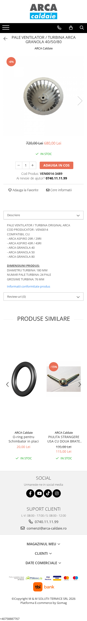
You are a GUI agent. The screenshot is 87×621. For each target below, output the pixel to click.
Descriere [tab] (13, 215)
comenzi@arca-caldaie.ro (46, 528)
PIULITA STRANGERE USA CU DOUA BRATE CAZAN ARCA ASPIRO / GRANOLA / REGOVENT (63, 439)
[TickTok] (48, 493)
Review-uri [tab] (16, 296)
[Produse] (6, 28)
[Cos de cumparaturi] (71, 27)
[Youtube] (39, 493)
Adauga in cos (56, 165)
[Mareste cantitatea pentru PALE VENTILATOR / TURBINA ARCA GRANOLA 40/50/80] (32, 165)
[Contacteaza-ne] (59, 27)
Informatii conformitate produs (28, 286)
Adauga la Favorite (25, 190)
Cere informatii (60, 190)
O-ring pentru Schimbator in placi (24, 439)
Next (80, 101)
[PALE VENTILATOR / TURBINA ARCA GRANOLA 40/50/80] (43, 96)
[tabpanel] (43, 96)
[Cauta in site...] (82, 27)
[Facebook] (30, 493)
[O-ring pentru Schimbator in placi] (23, 379)
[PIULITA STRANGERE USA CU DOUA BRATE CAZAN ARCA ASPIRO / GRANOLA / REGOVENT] (63, 379)
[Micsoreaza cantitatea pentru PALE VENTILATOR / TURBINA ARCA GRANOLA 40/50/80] (18, 165)
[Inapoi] (3, 39)
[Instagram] (57, 493)
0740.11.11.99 (46, 521)
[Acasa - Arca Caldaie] (43, 11)
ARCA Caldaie (44, 48)
